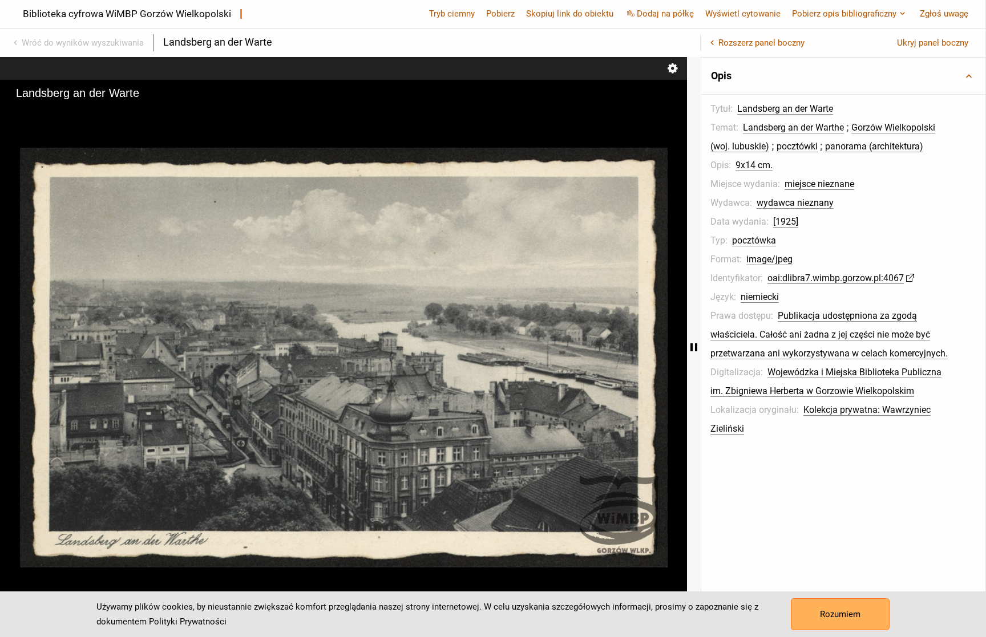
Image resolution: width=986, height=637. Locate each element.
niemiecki (760, 296)
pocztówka (754, 240)
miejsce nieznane (819, 183)
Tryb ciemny (452, 14)
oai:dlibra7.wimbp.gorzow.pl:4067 (835, 278)
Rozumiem (840, 614)
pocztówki (797, 146)
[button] (843, 76)
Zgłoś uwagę (944, 14)
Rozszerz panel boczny (761, 43)
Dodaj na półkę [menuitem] (665, 14)
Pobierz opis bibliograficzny (844, 14)
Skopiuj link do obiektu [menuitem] (569, 14)
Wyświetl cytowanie (743, 14)
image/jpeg (769, 259)
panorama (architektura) (874, 146)
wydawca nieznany (795, 202)
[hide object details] (694, 347)
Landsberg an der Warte (785, 108)
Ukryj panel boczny (932, 43)
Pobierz (500, 14)
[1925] (785, 221)
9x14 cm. (754, 165)
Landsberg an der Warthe (793, 127)
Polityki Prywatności (188, 621)
